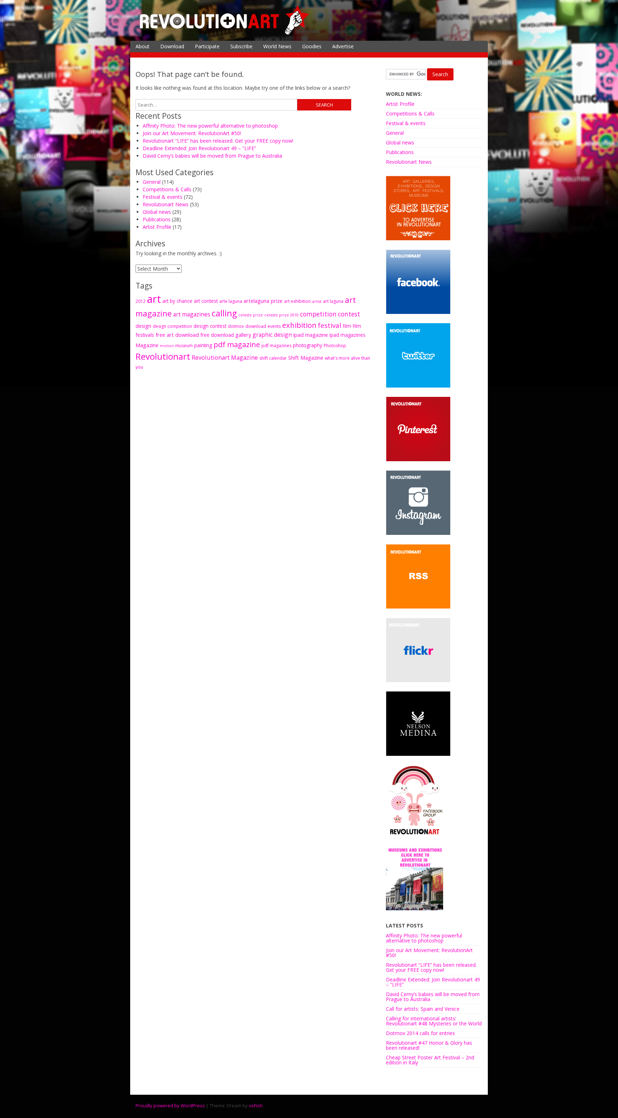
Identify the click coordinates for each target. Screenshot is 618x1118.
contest (349, 314)
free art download (177, 334)
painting (203, 345)
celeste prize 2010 (281, 314)
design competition (172, 326)
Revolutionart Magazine (225, 357)
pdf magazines (276, 346)
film (347, 325)
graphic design (272, 335)
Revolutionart (163, 356)
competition (318, 314)
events (274, 326)
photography (307, 345)
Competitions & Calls (167, 189)
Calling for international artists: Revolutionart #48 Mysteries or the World (434, 1021)
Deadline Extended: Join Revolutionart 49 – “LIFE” (199, 148)
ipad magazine (310, 334)
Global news (157, 211)
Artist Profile (157, 226)
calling (224, 313)
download (255, 326)
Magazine (147, 345)
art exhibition (297, 301)
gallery (243, 334)
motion (167, 345)
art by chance (177, 300)
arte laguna (230, 301)
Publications (157, 219)
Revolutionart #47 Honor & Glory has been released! (429, 1045)
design (143, 325)
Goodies (312, 46)
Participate (207, 46)
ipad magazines (347, 334)
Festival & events (162, 196)
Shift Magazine (305, 357)
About (142, 46)
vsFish (256, 1105)
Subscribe (241, 46)
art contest (206, 300)
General (152, 181)
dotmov (236, 326)
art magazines (191, 314)
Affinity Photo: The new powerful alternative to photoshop (210, 125)
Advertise (343, 46)
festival (329, 325)
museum (184, 346)
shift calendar (273, 358)
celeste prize (250, 314)
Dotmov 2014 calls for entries (420, 1033)
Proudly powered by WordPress (170, 1105)
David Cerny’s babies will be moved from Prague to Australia (212, 155)
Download (172, 46)
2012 (141, 301)
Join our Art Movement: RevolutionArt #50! (192, 133)
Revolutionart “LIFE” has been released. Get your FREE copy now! (218, 140)
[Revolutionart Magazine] (225, 33)
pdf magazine (237, 344)
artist (317, 301)
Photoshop (335, 346)
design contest (209, 325)
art (154, 299)
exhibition (299, 325)
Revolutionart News (165, 204)
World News (277, 46)
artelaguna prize (263, 300)
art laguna (333, 301)
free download (217, 334)
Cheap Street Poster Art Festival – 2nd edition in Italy (430, 1060)
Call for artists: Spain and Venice (423, 1008)
